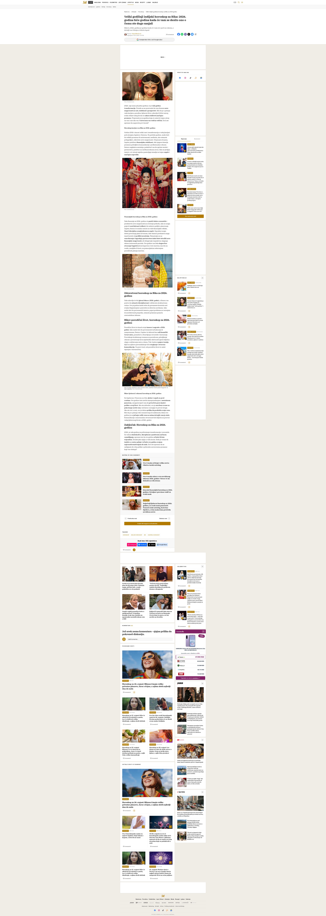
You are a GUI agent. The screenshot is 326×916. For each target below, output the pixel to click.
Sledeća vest (163, 518)
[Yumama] (185, 903)
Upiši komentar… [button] (133, 639)
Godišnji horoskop (154, 535)
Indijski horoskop (136, 535)
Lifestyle (134, 11)
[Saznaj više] (202, 683)
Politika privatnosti (169, 906)
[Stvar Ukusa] (193, 903)
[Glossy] (157, 903)
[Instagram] (185, 78)
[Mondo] (139, 903)
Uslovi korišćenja (179, 906)
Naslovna (126, 11)
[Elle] (151, 903)
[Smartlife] (171, 903)
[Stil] (85, 2)
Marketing (151, 906)
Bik (145, 535)
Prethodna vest (132, 518)
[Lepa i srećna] (164, 903)
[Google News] (201, 78)
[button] (170, 34)
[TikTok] (190, 78)
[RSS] (195, 78)
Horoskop (141, 11)
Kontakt (157, 906)
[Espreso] (146, 903)
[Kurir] (132, 903)
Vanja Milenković (136, 33)
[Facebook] (180, 78)
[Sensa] (178, 903)
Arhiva (161, 906)
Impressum (145, 906)
